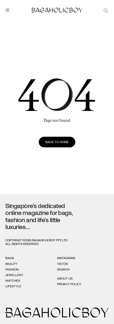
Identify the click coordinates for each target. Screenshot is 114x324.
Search (63, 269)
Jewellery (14, 275)
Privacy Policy (69, 284)
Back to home (57, 142)
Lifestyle (13, 286)
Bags (9, 258)
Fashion (12, 269)
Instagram (66, 258)
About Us (65, 278)
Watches (12, 280)
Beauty (11, 263)
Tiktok (62, 263)
